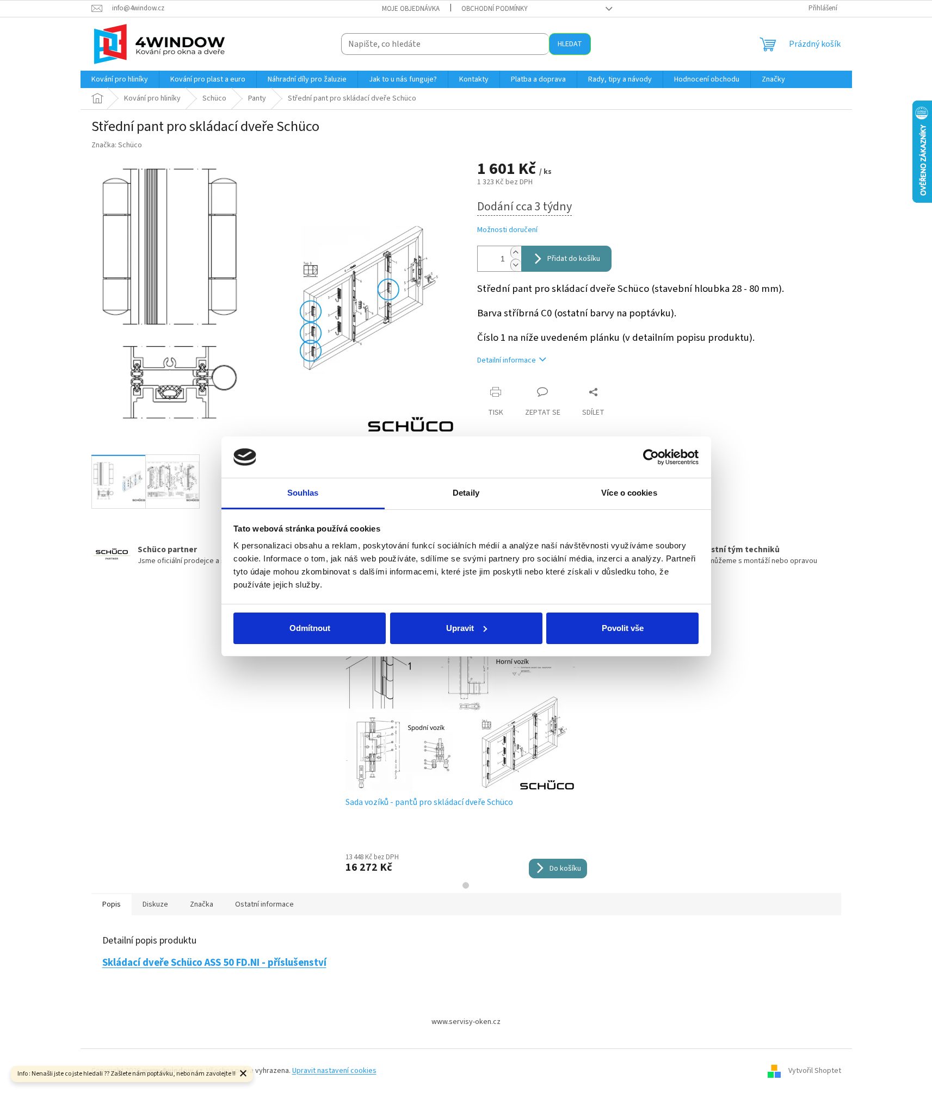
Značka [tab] (201, 904)
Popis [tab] (111, 904)
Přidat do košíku (573, 258)
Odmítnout (309, 628)
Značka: (116, 145)
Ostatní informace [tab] (264, 904)
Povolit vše (623, 628)
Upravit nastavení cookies (334, 1070)
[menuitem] (120, 79)
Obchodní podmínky (494, 9)
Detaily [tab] (466, 492)
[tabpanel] (466, 748)
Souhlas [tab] (303, 492)
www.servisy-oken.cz (466, 1021)
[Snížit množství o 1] (515, 265)
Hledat (570, 44)
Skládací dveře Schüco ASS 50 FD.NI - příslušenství (214, 962)
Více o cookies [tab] (629, 492)
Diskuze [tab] (155, 904)
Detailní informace (506, 360)
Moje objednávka (411, 9)
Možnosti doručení (507, 230)
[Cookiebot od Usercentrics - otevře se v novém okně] (651, 457)
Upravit (460, 628)
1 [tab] (465, 885)
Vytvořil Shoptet (814, 1070)
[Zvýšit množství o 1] (515, 252)
